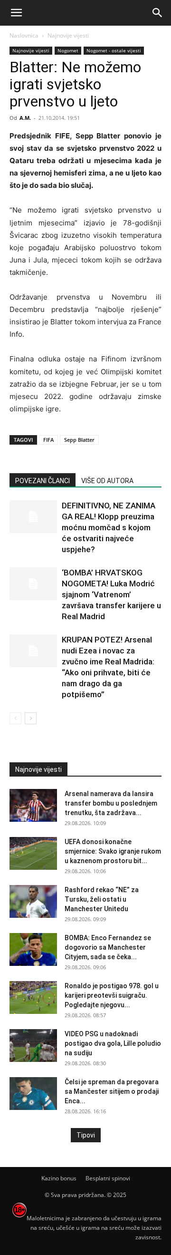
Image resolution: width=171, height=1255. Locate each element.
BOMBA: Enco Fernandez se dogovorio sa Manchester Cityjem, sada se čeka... (108, 947)
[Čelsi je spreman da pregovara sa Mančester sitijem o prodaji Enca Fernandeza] (33, 1093)
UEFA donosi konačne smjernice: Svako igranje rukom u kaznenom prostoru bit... (113, 851)
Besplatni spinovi (108, 1178)
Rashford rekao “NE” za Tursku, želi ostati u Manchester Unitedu (102, 899)
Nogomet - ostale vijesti (113, 50)
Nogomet (67, 50)
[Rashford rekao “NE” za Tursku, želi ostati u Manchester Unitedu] (33, 901)
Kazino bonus (58, 1178)
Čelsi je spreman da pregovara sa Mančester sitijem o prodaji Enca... (112, 1091)
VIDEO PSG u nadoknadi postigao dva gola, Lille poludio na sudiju (113, 1043)
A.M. (25, 117)
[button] (16, 13)
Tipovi (85, 1135)
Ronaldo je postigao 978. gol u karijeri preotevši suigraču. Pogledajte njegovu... (112, 995)
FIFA (48, 439)
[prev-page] (15, 718)
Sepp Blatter (79, 439)
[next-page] (31, 718)
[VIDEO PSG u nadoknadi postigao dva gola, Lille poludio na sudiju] (33, 1045)
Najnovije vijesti (68, 35)
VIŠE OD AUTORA (107, 481)
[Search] (157, 13)
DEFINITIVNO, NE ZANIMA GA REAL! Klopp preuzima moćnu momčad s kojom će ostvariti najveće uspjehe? (108, 527)
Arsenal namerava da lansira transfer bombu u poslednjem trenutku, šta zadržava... (111, 803)
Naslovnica (24, 35)
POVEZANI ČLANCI (42, 481)
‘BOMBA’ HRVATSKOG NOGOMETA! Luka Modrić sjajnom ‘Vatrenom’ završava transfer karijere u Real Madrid (111, 594)
